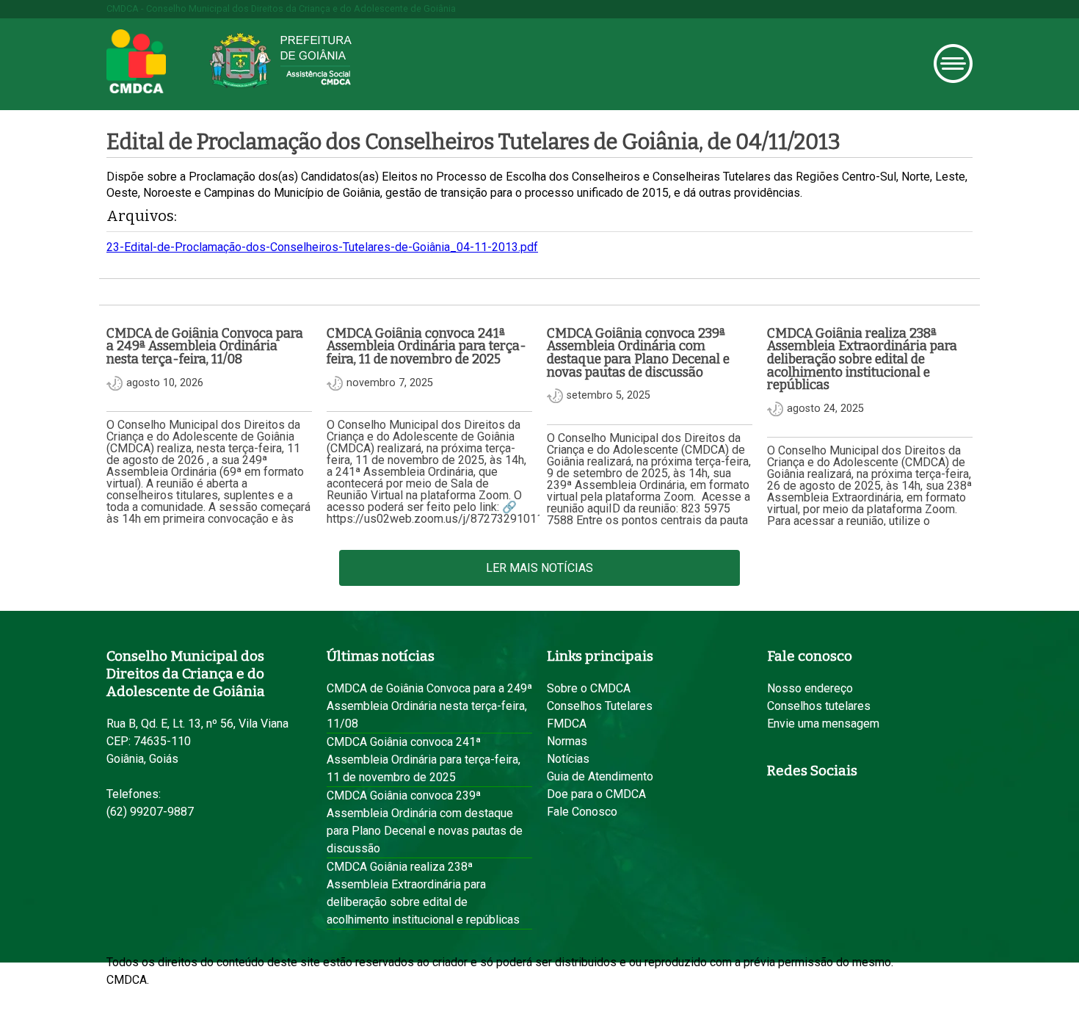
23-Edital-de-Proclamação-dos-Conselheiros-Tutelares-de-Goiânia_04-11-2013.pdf (322, 247)
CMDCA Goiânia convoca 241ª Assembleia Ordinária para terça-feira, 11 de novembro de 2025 (423, 759)
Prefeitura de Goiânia (280, 60)
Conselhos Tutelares (600, 706)
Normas (567, 741)
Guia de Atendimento (600, 776)
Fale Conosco (582, 812)
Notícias (568, 759)
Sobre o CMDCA (589, 688)
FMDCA (566, 724)
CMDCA (136, 61)
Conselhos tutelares (819, 706)
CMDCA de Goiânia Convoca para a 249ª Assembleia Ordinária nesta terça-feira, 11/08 (429, 706)
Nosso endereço (810, 688)
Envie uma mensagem (823, 724)
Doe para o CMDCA (596, 794)
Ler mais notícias (539, 568)
